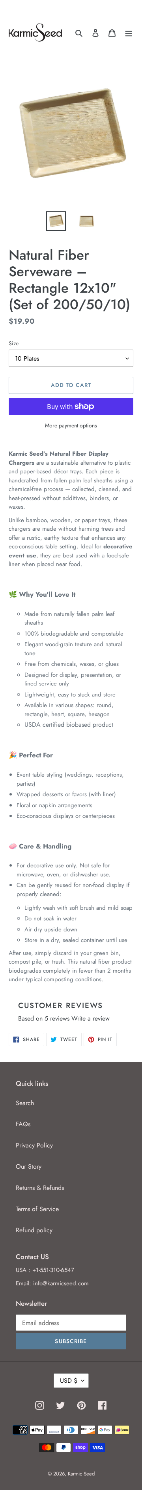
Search (25, 1102)
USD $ (68, 1380)
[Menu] (128, 32)
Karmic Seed (81, 1473)
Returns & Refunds (40, 1187)
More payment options (71, 425)
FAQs (23, 1124)
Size (14, 343)
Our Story (28, 1166)
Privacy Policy (34, 1145)
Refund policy (34, 1230)
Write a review (90, 1018)
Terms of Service (37, 1208)
